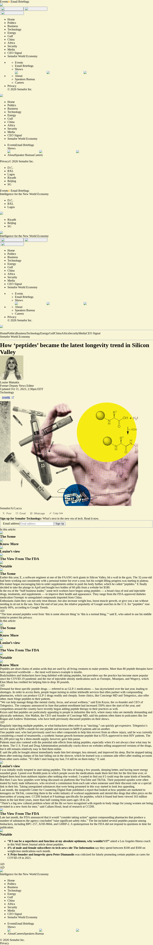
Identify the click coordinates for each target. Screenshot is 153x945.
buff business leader (32, 590)
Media (82, 333)
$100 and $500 (133, 847)
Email (23, 513)
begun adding (62, 708)
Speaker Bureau (24, 155)
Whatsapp (39, 513)
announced (37, 817)
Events (4, 1)
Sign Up (59, 523)
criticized (85, 854)
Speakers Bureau (25, 79)
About (18, 75)
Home (3, 333)
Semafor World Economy (15, 336)
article (41, 844)
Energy (44, 333)
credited (23, 682)
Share (6, 397)
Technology (33, 333)
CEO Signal (93, 333)
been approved (8, 672)
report (90, 789)
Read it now (91, 518)
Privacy (11, 85)
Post (8, 513)
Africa (65, 333)
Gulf (51, 333)
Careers (19, 82)
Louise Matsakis (9, 382)
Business (21, 333)
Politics (11, 333)
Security (74, 333)
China (57, 333)
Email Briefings (20, 1)
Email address (11, 523)
